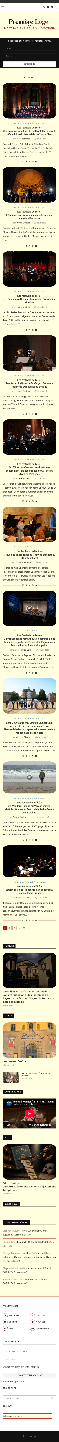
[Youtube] (48, 7)
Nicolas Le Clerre (23, 562)
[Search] (56, 7)
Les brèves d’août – (14, 1061)
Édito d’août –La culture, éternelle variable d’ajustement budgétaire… (29, 1186)
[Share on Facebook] (26, 162)
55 (24, 928)
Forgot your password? (14, 1381)
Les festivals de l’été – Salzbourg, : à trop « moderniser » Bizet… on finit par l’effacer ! (29, 1257)
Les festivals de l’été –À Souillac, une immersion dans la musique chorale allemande (29, 215)
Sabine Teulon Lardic (23, 650)
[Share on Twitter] (29, 161)
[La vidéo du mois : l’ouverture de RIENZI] (11, 1077)
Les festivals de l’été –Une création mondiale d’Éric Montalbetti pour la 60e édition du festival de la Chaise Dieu (29, 131)
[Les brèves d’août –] (29, 1040)
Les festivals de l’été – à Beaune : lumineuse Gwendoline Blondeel (29, 299)
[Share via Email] (36, 162)
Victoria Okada (23, 139)
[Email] (52, 7)
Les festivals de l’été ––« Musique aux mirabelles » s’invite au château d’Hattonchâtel (29, 554)
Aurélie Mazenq (23, 478)
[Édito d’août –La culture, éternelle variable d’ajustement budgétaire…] (29, 1162)
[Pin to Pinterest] (32, 162)
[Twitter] (44, 7)
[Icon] (29, 269)
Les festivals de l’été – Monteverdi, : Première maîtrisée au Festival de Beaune (29, 383)
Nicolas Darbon (23, 307)
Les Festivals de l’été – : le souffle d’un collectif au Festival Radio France (29, 890)
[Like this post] (23, 162)
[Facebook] (41, 7)
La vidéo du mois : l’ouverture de (37, 1074)
